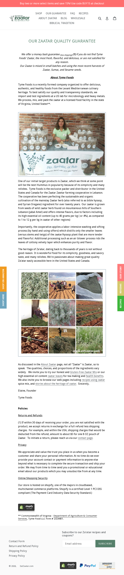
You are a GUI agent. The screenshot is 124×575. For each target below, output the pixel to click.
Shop (39, 13)
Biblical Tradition (62, 23)
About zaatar (48, 18)
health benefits (94, 376)
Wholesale (78, 18)
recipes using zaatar (93, 379)
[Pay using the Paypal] (88, 566)
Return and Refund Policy (23, 546)
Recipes (83, 13)
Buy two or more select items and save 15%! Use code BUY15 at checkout (62, 3)
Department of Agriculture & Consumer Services (57, 517)
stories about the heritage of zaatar (55, 383)
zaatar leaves (55, 376)
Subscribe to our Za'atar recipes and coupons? (84, 534)
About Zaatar (48, 364)
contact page (85, 437)
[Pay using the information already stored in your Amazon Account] (107, 566)
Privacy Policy (17, 555)
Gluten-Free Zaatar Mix (83, 372)
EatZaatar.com (26, 566)
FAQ (72, 13)
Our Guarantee (56, 13)
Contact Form (17, 541)
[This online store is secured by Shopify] (62, 511)
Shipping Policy (18, 550)
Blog (64, 18)
